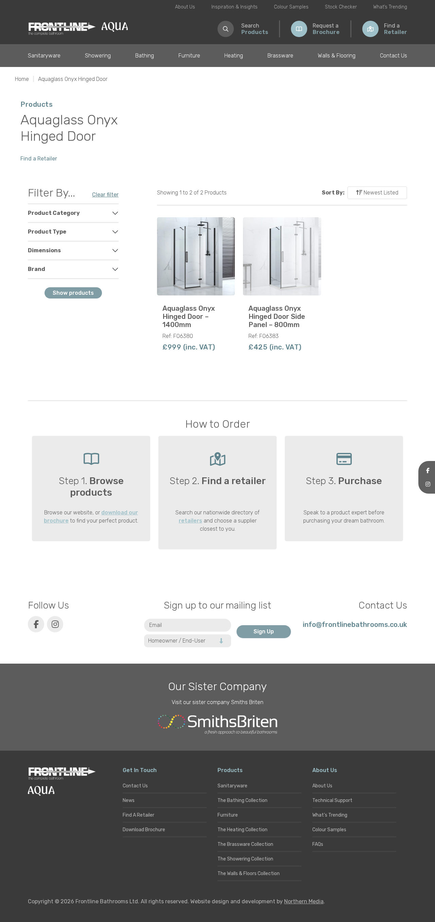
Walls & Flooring (336, 55)
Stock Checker (341, 7)
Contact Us (393, 55)
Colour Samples (291, 7)
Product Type (47, 231)
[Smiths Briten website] (217, 724)
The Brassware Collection (245, 844)
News (129, 800)
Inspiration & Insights (234, 7)
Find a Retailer (38, 158)
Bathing (144, 55)
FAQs (317, 844)
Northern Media (304, 901)
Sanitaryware (44, 55)
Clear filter (105, 194)
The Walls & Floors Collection (249, 873)
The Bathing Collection (242, 800)
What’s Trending (390, 7)
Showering (98, 55)
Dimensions (44, 250)
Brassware (280, 55)
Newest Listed (380, 192)
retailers (190, 520)
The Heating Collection (242, 830)
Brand (36, 269)
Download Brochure (144, 830)
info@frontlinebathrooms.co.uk (355, 624)
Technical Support (332, 800)
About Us (185, 7)
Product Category (54, 213)
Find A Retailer (138, 815)
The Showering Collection (245, 859)
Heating (233, 55)
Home (22, 79)
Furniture (189, 55)
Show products (73, 293)
